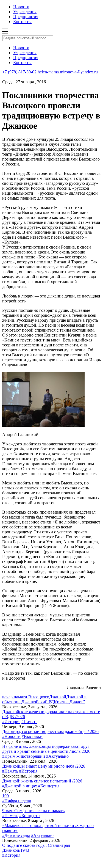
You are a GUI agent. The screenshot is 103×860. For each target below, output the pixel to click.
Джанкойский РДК (39, 701)
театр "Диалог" (71, 701)
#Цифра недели (16, 800)
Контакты (22, 21)
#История (11, 721)
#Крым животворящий (23, 756)
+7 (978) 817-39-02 (19, 72)
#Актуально (57, 756)
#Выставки (32, 736)
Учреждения (25, 11)
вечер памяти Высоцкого (25, 696)
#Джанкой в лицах (19, 786)
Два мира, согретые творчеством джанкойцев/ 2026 (50, 731)
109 (5, 795)
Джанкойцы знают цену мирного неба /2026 (43, 766)
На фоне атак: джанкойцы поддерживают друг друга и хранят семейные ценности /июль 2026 (46, 749)
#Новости (11, 736)
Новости (21, 6)
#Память (29, 721)
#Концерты (48, 786)
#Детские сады (16, 835)
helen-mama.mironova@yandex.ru (68, 72)
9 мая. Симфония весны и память (33, 810)
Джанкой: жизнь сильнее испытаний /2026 (42, 781)
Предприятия (25, 16)
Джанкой (57, 696)
